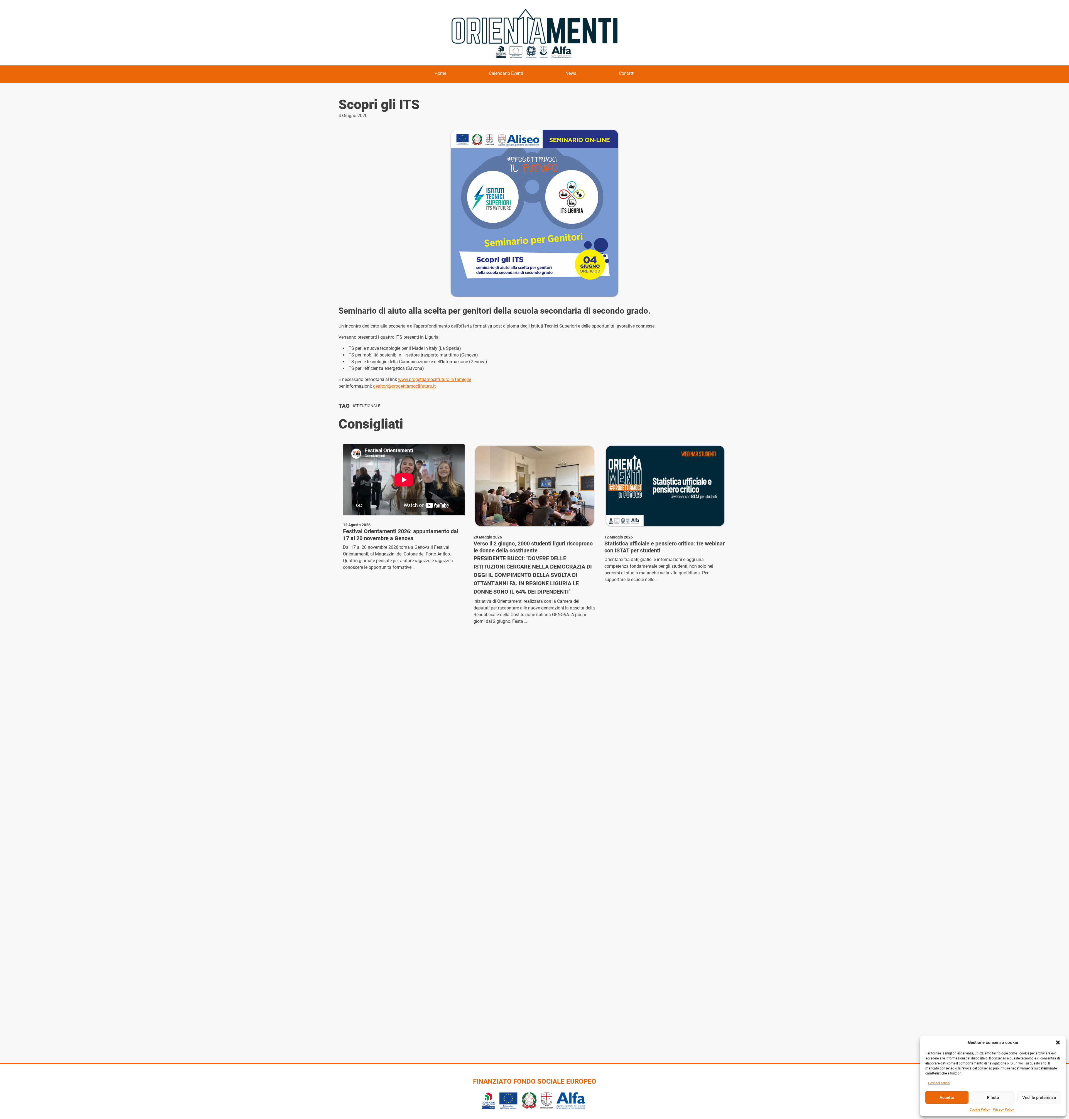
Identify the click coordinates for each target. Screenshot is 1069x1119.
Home (440, 73)
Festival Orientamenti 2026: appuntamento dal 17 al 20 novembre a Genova (400, 535)
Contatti (626, 73)
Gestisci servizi (939, 1083)
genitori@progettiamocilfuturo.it (404, 386)
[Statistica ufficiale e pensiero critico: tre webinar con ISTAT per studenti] (665, 486)
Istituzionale (366, 406)
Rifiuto (993, 1097)
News (570, 73)
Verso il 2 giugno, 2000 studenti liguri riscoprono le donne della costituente (533, 547)
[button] (1058, 1042)
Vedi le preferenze (1039, 1097)
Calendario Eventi (506, 73)
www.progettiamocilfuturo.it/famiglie (434, 379)
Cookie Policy (980, 1109)
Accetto (947, 1097)
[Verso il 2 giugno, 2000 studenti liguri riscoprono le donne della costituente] (534, 486)
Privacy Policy (1003, 1109)
